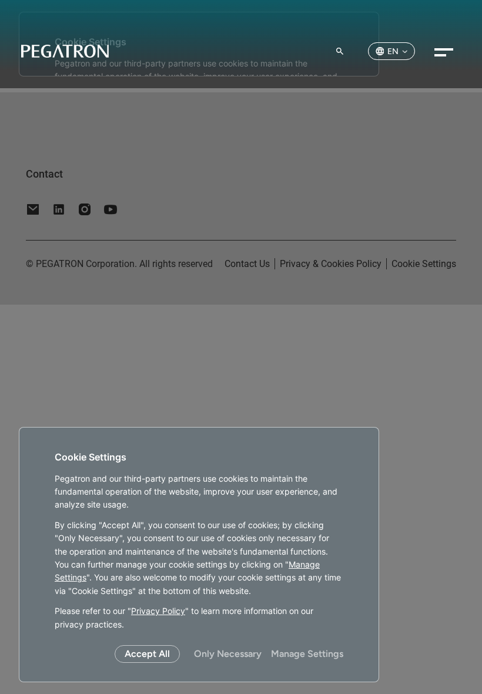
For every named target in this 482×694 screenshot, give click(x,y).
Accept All (147, 653)
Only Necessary (228, 653)
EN (393, 51)
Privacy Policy (158, 611)
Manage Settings (307, 653)
